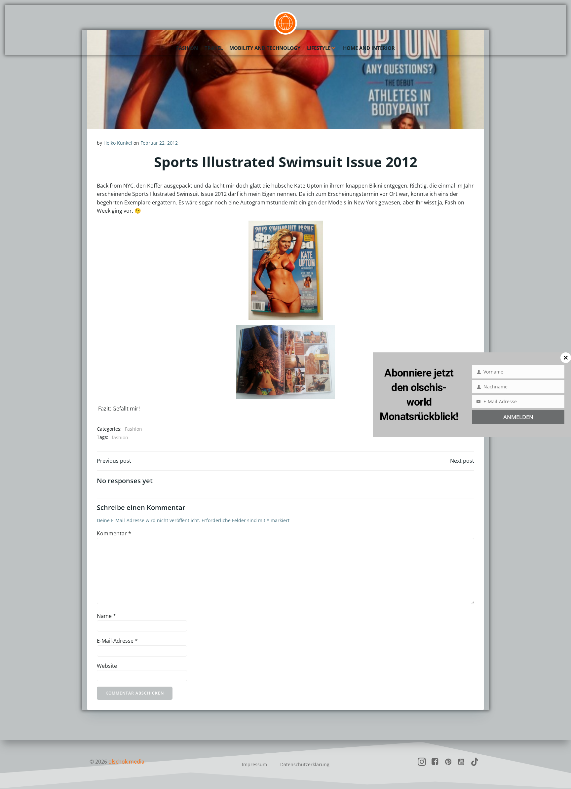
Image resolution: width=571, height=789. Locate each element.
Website (107, 665)
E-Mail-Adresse (117, 640)
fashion (120, 437)
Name (106, 616)
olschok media (126, 761)
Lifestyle (318, 48)
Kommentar (114, 533)
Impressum (254, 764)
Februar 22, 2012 (159, 143)
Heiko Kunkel (117, 143)
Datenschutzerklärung (304, 764)
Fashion (187, 48)
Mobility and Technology (264, 48)
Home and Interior (369, 48)
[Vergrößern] (261, 229)
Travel (214, 48)
